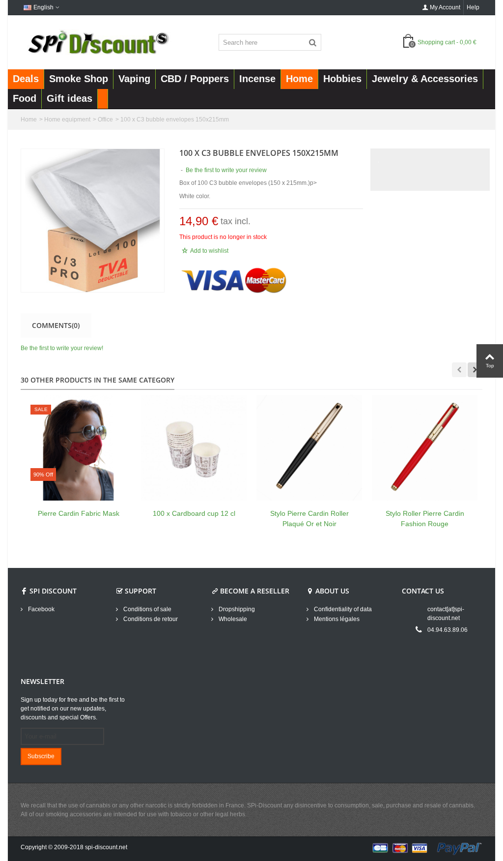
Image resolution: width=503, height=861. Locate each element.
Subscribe (41, 756)
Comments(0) (56, 325)
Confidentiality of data (342, 609)
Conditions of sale (146, 609)
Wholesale (232, 619)
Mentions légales (336, 619)
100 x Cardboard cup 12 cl (194, 513)
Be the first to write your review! (62, 348)
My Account (445, 7)
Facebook (41, 609)
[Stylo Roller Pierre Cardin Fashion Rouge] (424, 448)
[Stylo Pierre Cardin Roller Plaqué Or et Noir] (309, 448)
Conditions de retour (150, 619)
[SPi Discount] (97, 41)
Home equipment (67, 119)
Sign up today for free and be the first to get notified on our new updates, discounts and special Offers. (73, 708)
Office (105, 119)
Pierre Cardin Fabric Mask (78, 513)
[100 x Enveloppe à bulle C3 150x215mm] (92, 220)
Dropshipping (236, 609)
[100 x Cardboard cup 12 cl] (194, 448)
